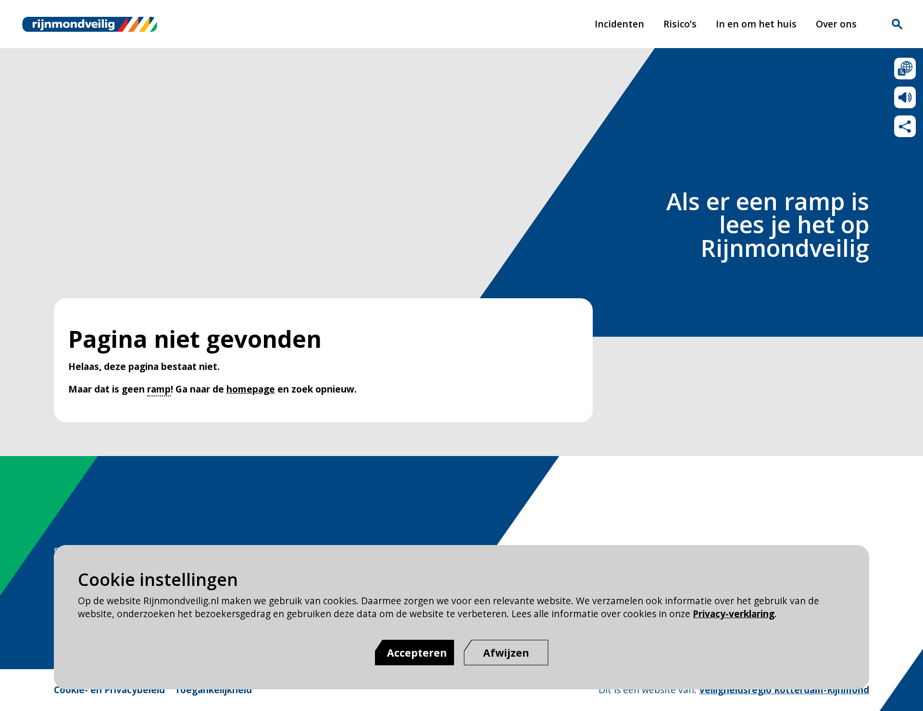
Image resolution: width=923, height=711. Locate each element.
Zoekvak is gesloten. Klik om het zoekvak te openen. (897, 24)
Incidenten (619, 23)
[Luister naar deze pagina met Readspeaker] (905, 97)
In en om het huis (756, 23)
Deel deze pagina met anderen (905, 126)
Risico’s (680, 23)
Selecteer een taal (905, 68)
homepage (250, 388)
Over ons (836, 23)
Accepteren (417, 653)
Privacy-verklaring (733, 613)
